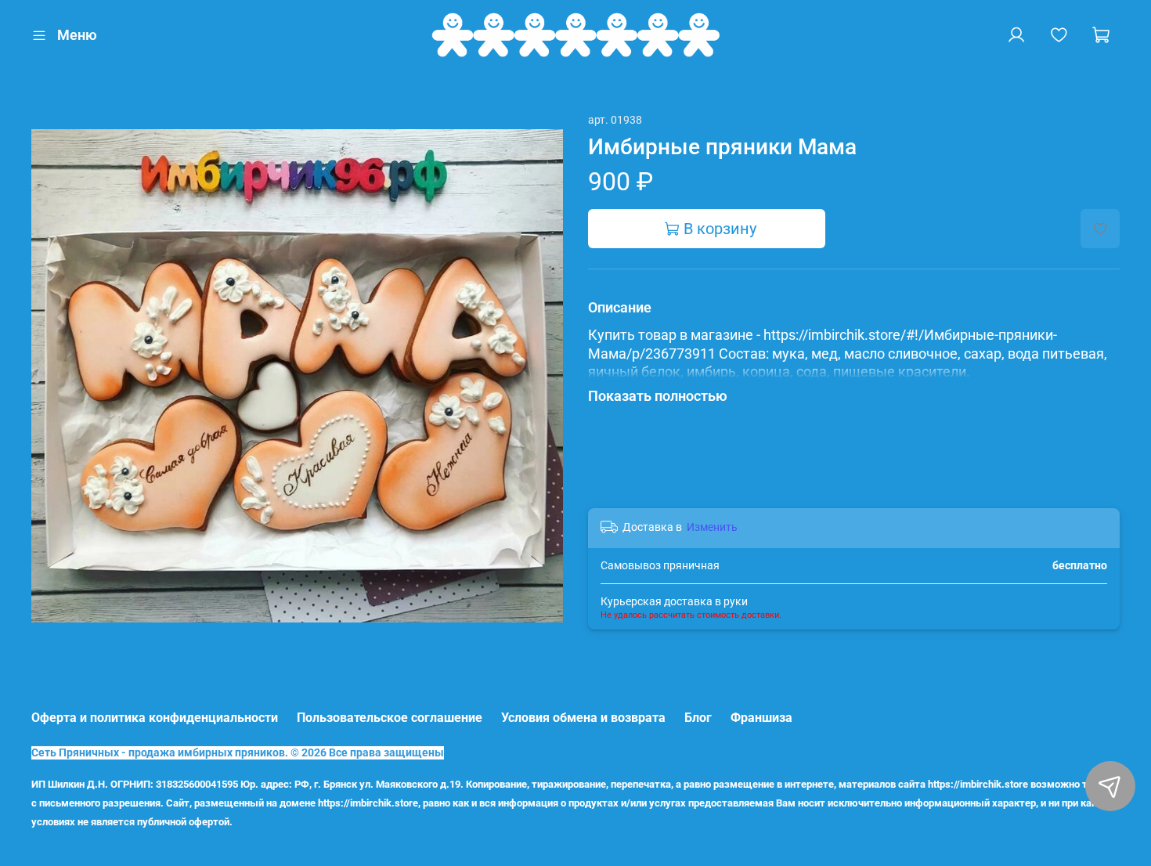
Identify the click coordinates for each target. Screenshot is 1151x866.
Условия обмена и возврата (583, 717)
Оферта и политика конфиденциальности (154, 717)
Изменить (712, 527)
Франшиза (761, 717)
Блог (698, 717)
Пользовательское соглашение (389, 717)
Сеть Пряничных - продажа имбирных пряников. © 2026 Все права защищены (237, 753)
